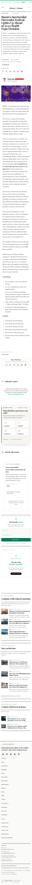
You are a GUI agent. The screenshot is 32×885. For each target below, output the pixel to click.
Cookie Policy (4, 826)
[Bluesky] (10, 754)
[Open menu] (2, 7)
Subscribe (15, 539)
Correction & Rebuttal (6, 837)
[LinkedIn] (18, 754)
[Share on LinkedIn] (10, 71)
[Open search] (29, 7)
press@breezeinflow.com (7, 849)
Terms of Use (4, 830)
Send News (4, 807)
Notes (2, 773)
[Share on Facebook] (6, 71)
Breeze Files (4, 777)
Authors (3, 788)
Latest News (4, 766)
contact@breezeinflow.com (8, 853)
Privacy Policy (4, 823)
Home (2, 762)
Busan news (4, 13)
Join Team (4, 811)
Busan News (4, 780)
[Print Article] (17, 71)
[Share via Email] (21, 71)
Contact (3, 799)
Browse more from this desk (10, 696)
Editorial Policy (5, 834)
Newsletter (4, 769)
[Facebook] (7, 754)
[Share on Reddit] (14, 71)
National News (5, 784)
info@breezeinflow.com (7, 860)
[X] (3, 754)
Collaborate (4, 814)
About (2, 791)
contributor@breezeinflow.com (8, 857)
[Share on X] (2, 71)
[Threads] (14, 754)
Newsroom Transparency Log (16, 394)
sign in (13, 492)
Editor (2, 795)
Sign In (23, 2)
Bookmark (6, 64)
